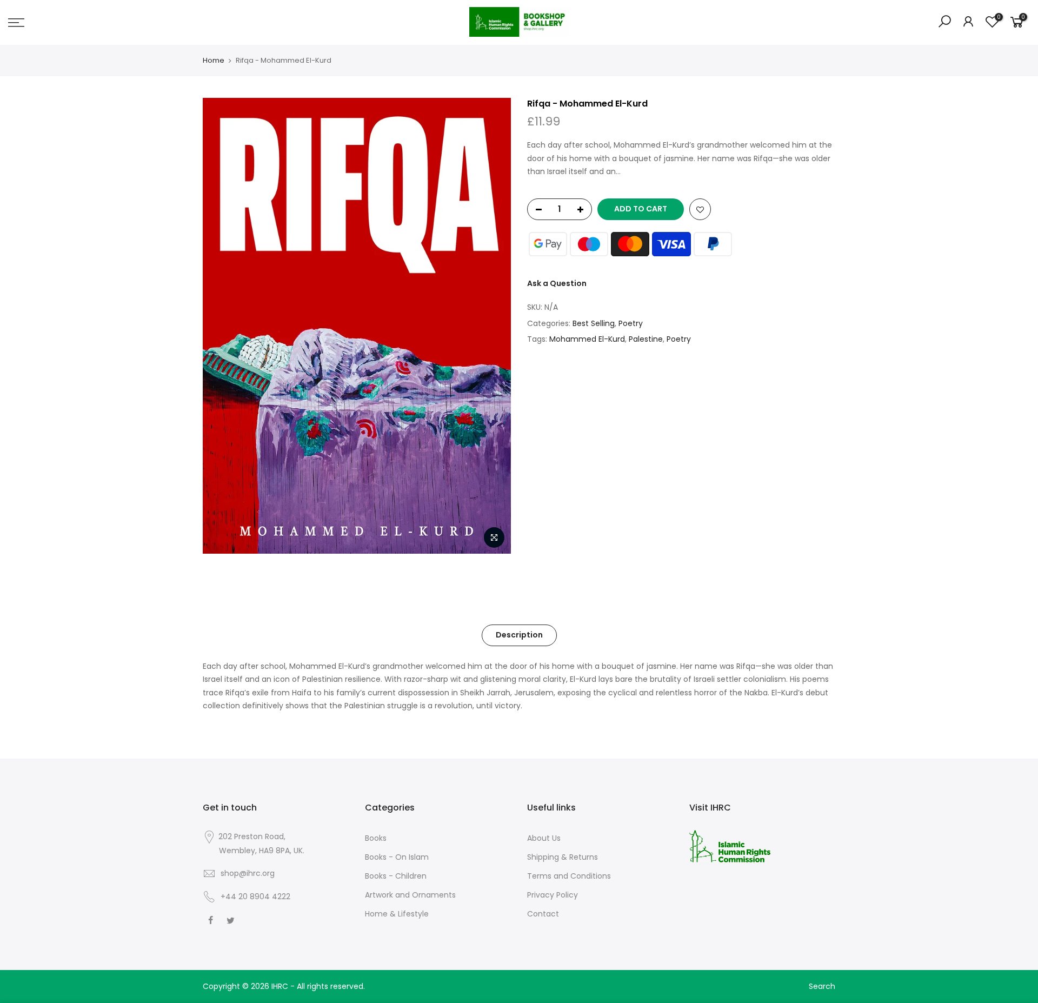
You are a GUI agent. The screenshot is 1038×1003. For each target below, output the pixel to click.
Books (376, 838)
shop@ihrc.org (248, 873)
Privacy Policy (552, 894)
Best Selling (594, 323)
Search (822, 986)
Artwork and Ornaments (410, 894)
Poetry (630, 323)
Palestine (646, 339)
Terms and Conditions (569, 876)
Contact (543, 913)
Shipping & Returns (562, 857)
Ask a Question (557, 283)
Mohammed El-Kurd (587, 339)
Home (213, 60)
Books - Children (396, 876)
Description (519, 634)
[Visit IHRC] (729, 845)
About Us (544, 838)
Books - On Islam (397, 857)
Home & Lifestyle (397, 913)
